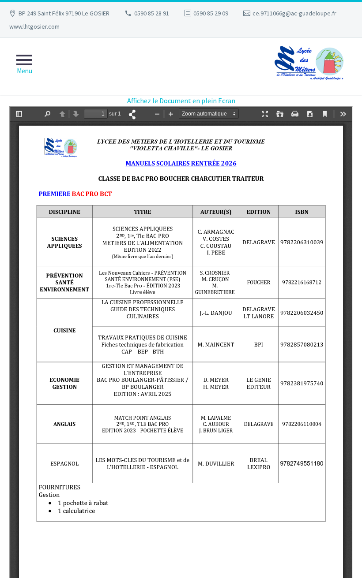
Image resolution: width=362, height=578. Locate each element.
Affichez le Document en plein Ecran (181, 100)
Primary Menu (24, 66)
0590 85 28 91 (151, 13)
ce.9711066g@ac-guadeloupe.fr (294, 13)
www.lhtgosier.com (34, 26)
